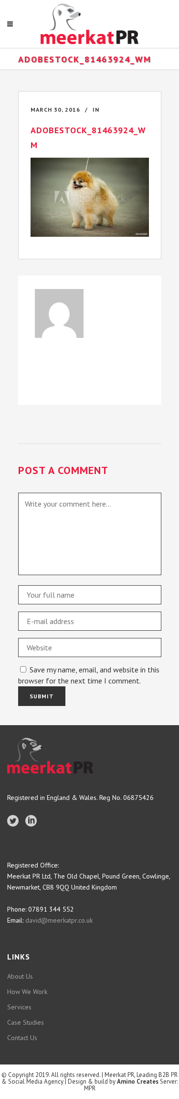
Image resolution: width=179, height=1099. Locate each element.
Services (19, 1007)
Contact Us (22, 1037)
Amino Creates (137, 1081)
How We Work (27, 991)
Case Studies (25, 1022)
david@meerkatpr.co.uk (58, 920)
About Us (20, 976)
